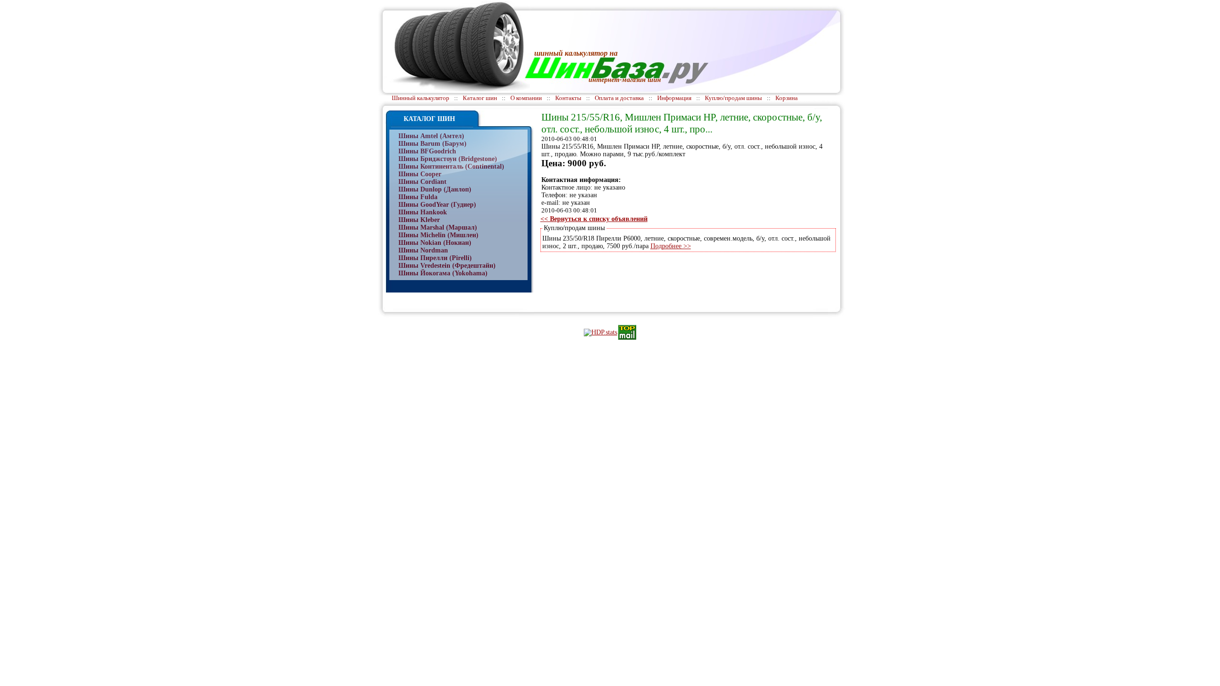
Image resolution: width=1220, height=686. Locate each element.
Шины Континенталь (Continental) (451, 166)
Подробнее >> (671, 246)
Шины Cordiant (422, 181)
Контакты (568, 97)
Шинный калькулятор (420, 97)
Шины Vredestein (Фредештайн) (447, 265)
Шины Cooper (419, 174)
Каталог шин (480, 97)
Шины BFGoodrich (427, 151)
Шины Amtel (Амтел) (431, 136)
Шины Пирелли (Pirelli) (435, 258)
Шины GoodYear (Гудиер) (437, 204)
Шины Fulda (417, 197)
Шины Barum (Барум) (432, 143)
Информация (674, 97)
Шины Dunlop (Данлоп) (434, 189)
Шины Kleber (419, 219)
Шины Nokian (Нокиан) (434, 242)
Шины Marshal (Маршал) (437, 227)
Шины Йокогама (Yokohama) (443, 273)
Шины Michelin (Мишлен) (438, 235)
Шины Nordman (423, 250)
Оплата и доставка (619, 97)
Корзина (786, 97)
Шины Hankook (422, 212)
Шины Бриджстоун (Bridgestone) (447, 158)
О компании (526, 97)
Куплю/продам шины (733, 97)
